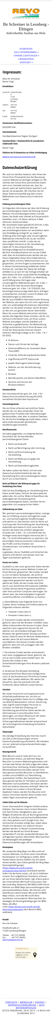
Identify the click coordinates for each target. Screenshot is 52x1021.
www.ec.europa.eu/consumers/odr (19, 156)
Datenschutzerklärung (22, 1005)
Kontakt (25, 62)
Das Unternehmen (25, 52)
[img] (26, 13)
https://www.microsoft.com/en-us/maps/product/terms (18, 869)
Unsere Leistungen (25, 55)
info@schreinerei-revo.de (13, 940)
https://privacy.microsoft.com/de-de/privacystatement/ (21, 908)
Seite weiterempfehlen (30, 1006)
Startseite (26, 49)
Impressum (26, 1002)
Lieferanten (26, 59)
